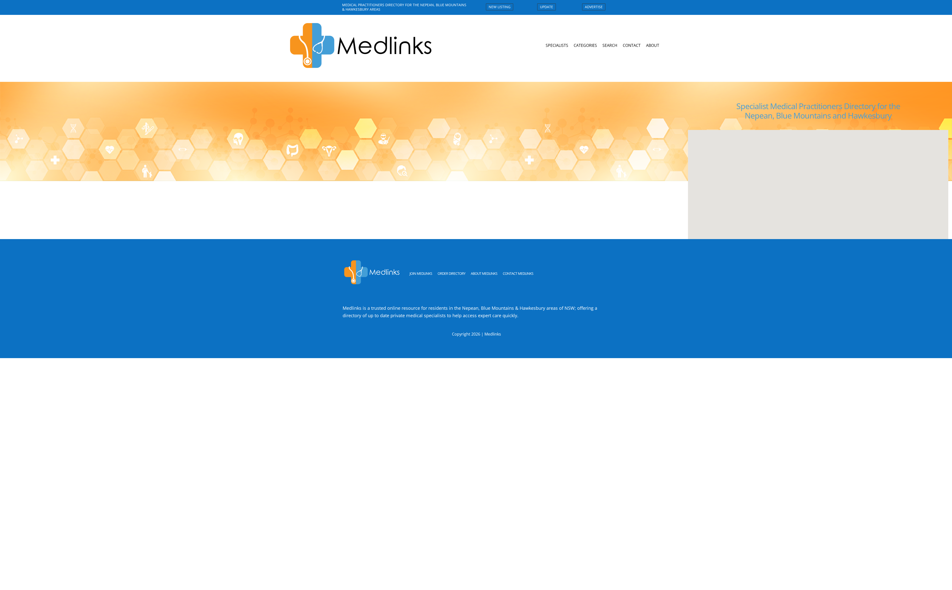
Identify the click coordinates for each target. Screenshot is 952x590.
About (652, 45)
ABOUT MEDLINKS (484, 273)
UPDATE (546, 6)
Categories (585, 45)
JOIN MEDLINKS (421, 273)
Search (609, 45)
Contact (632, 45)
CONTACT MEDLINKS (518, 273)
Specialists (557, 45)
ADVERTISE (594, 6)
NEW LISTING (499, 6)
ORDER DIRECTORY (451, 273)
